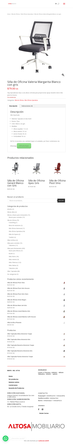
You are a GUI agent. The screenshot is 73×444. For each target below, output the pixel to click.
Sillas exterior (13, 259)
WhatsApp (24, 145)
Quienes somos (14, 382)
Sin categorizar (11, 274)
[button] (5, 438)
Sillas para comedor (13, 243)
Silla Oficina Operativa (27, 14)
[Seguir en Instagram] (42, 409)
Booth (11, 253)
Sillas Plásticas (13, 262)
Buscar (61, 200)
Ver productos (13, 379)
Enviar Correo (44, 413)
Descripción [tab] (13, 106)
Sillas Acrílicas (11, 240)
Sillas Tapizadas (12, 271)
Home (11, 376)
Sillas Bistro (12, 256)
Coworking (12, 222)
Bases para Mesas (14, 251)
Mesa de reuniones (15, 225)
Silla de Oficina (15, 14)
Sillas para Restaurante (14, 248)
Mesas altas (11, 212)
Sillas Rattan (12, 265)
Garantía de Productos (16, 388)
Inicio (8, 14)
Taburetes (12, 245)
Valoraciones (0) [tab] (27, 106)
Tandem (11, 237)
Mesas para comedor (15, 217)
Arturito (9, 209)
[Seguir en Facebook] (38, 409)
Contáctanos (13, 385)
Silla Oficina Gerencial (15, 228)
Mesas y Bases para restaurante (17, 215)
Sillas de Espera (13, 234)
